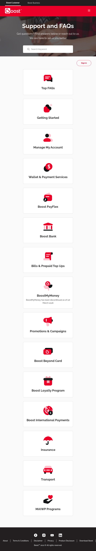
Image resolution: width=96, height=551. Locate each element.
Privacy (51, 541)
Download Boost (86, 541)
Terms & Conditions (21, 541)
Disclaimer (38, 541)
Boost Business (34, 3)
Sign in (84, 63)
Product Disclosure (66, 541)
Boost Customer (13, 3)
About (5, 541)
